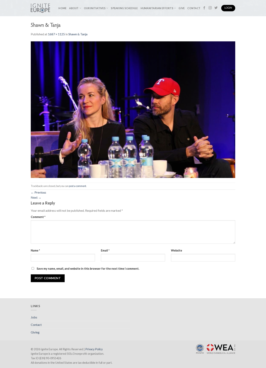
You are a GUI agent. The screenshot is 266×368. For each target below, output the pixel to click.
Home (62, 8)
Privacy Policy (94, 349)
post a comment (77, 186)
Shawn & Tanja (77, 34)
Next (36, 197)
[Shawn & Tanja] (133, 109)
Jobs (34, 317)
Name (35, 250)
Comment (38, 217)
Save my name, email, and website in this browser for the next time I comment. (88, 268)
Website (176, 250)
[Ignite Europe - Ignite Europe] (40, 8)
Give (182, 8)
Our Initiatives (95, 8)
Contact (193, 8)
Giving (35, 332)
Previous (38, 192)
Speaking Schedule (124, 8)
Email (105, 250)
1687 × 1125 (56, 34)
